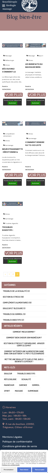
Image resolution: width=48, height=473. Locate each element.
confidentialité (24, 441)
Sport (41, 56)
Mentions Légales (12, 437)
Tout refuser (24, 470)
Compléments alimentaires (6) (17, 302)
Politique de (9, 441)
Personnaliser (9, 470)
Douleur (8, 373)
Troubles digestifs (11, 223)
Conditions (8, 446)
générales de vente (26, 446)
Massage (8, 56)
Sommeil (36, 385)
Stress (7, 65)
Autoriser (12, 103)
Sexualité (26, 379)
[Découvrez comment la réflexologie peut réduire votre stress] (12, 45)
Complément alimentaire (9, 135)
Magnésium (9, 385)
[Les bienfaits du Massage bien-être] (35, 45)
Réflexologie (9, 60)
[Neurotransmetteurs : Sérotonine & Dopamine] (12, 123)
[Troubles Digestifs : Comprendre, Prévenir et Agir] (12, 203)
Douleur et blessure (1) (14, 308)
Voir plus (13, 95)
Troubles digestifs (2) (13, 320)
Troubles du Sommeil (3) (14, 314)
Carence (23, 385)
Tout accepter (39, 470)
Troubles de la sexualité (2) (16, 291)
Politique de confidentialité (11, 465)
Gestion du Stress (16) (13, 297)
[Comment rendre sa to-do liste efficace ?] (35, 123)
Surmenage (9, 145)
